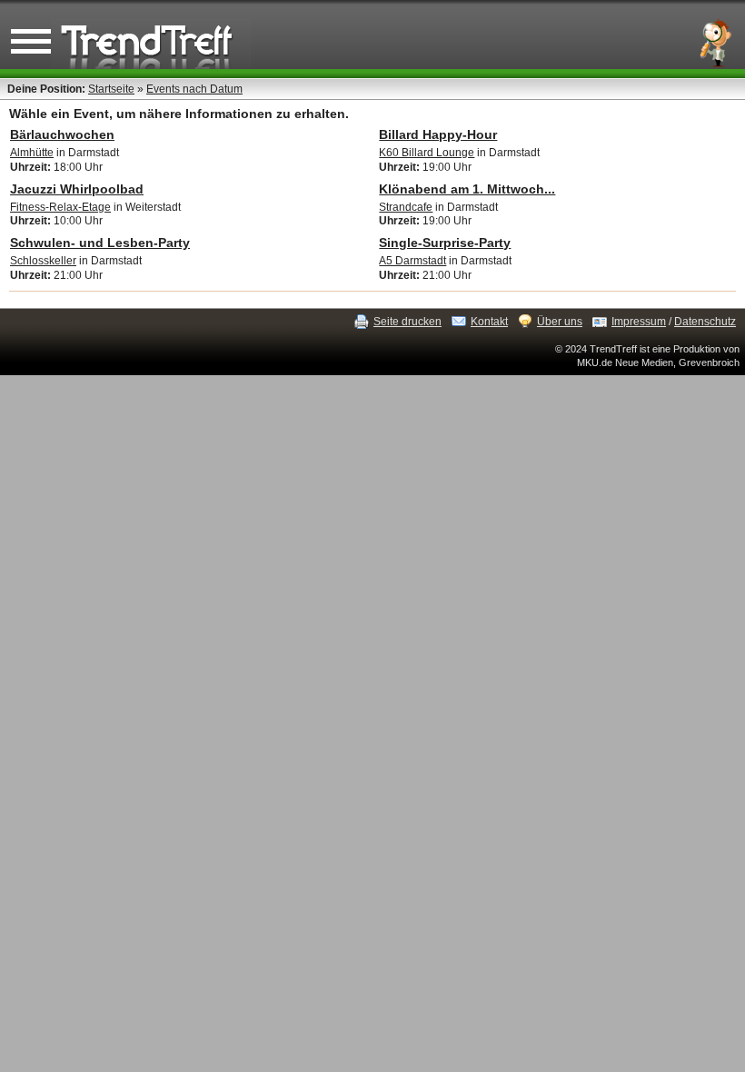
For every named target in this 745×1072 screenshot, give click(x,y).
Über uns (559, 321)
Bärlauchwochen (62, 134)
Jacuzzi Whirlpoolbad (77, 189)
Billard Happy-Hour (438, 134)
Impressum (638, 321)
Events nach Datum (194, 89)
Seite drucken (407, 321)
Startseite (111, 89)
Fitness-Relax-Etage (60, 207)
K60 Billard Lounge (426, 152)
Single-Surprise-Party (445, 242)
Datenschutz (705, 321)
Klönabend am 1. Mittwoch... (467, 189)
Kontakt (489, 321)
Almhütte (32, 152)
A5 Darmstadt (412, 260)
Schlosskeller (43, 260)
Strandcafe (405, 207)
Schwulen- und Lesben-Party (100, 242)
